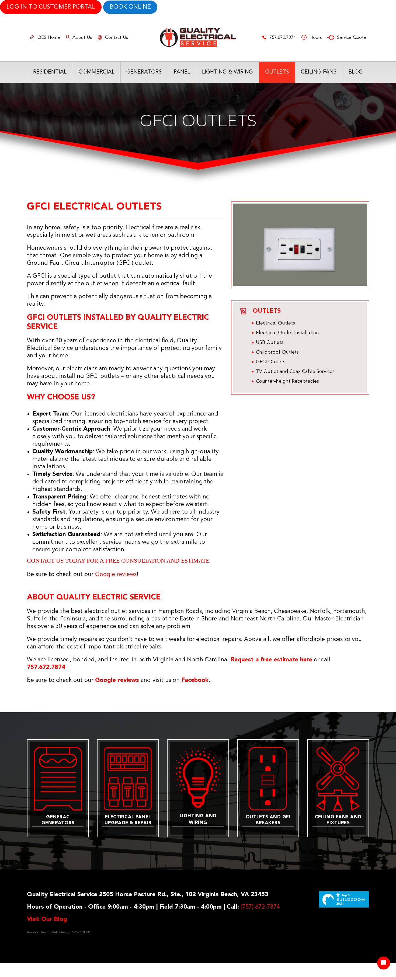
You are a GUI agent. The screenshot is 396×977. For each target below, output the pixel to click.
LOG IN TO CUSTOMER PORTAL (50, 7)
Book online (130, 7)
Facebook (195, 680)
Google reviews (117, 680)
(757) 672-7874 (260, 907)
